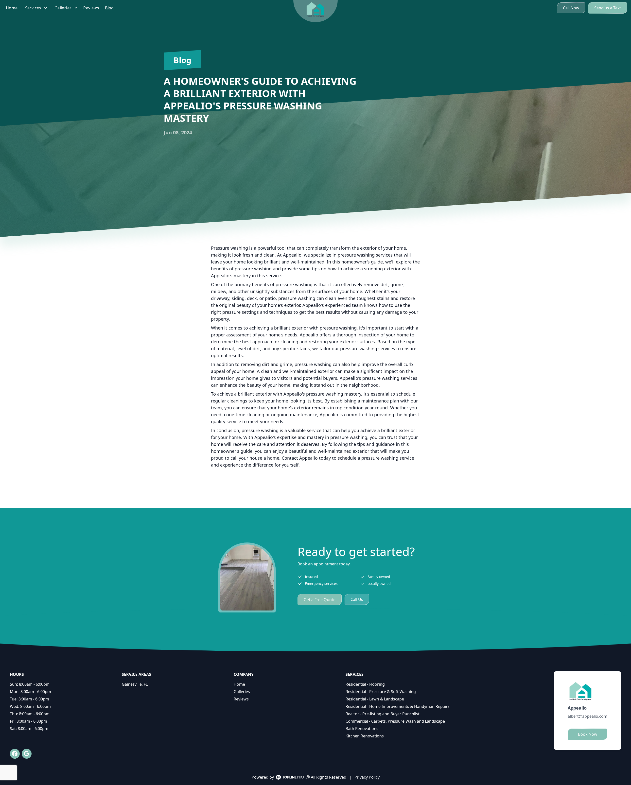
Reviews (241, 699)
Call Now (571, 8)
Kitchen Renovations (365, 736)
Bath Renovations (362, 728)
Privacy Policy (367, 777)
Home (239, 684)
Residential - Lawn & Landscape (375, 699)
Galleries (242, 691)
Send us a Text (607, 8)
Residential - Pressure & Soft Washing (381, 691)
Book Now (587, 734)
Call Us (357, 599)
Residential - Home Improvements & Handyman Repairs (398, 706)
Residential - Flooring (365, 684)
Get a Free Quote (319, 599)
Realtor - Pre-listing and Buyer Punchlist (383, 713)
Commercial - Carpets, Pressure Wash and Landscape (395, 721)
